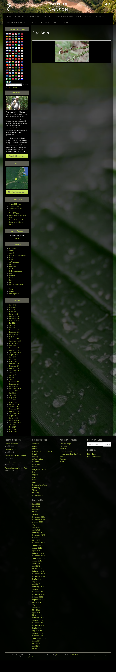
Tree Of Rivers (14, 213)
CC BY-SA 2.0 (74, 655)
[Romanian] (19, 68)
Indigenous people (15, 271)
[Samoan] (7, 73)
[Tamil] (13, 76)
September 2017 (15, 370)
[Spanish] (16, 73)
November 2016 (14, 384)
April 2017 (12, 375)
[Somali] (13, 73)
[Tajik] (10, 76)
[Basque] (7, 39)
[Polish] (10, 34)
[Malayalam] (13, 62)
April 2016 (12, 400)
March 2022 (13, 312)
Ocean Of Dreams (15, 204)
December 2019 (14, 339)
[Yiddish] (22, 79)
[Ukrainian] (13, 36)
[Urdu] (7, 79)
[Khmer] (19, 56)
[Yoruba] (7, 82)
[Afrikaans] (19, 34)
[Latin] (16, 59)
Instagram (19, 16)
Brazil (11, 257)
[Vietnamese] (13, 79)
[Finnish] (7, 48)
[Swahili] (22, 73)
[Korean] (22, 56)
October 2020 (14, 334)
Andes (11, 251)
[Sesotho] (13, 70)
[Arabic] (16, 36)
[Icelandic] (16, 53)
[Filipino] (22, 45)
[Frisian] (13, 48)
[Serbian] (7, 70)
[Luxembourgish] (7, 62)
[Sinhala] (19, 70)
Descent (12, 264)
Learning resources (15, 22)
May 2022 (12, 307)
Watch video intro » (16, 156)
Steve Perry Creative (28, 657)
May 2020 (12, 337)
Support (43, 22)
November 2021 (14, 318)
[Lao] (13, 59)
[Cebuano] (7, 42)
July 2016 (12, 393)
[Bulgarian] (19, 39)
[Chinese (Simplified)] (13, 42)
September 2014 (15, 422)
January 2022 (13, 314)
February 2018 (14, 364)
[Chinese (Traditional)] (16, 42)
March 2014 (13, 431)
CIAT (57, 655)
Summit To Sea (14, 206)
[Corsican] (19, 42)
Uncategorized (14, 294)
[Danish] (10, 45)
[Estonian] (19, 45)
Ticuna (11, 289)
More (54, 22)
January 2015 (13, 418)
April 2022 (12, 309)
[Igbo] (19, 53)
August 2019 (13, 343)
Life (10, 273)
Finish (11, 269)
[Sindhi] (16, 70)
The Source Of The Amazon (15, 456)
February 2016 (14, 404)
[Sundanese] (19, 73)
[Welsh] (16, 79)
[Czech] (7, 45)
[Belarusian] (10, 39)
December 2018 (14, 350)
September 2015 (15, 413)
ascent (11, 253)
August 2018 (13, 355)
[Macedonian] (7, 36)
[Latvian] (19, 59)
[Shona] (10, 70)
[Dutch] (13, 45)
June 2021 (12, 325)
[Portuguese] (13, 68)
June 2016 (12, 395)
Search (107, 444)
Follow (17, 238)
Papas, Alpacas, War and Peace (16, 468)
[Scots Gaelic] (10, 73)
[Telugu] (16, 76)
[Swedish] (7, 76)
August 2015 (13, 416)
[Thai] (19, 76)
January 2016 (13, 407)
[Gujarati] (10, 51)
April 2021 (12, 328)
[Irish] (7, 56)
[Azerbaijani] (22, 36)
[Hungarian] (13, 53)
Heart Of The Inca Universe (18, 220)
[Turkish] (22, 76)
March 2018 (13, 361)
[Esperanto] (16, 45)
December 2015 (14, 409)
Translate (14, 87)
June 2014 (12, 425)
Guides (33, 22)
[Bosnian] (16, 39)
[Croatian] (22, 42)
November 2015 (14, 411)
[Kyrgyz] (10, 59)
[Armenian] (19, 36)
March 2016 (13, 402)
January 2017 (13, 379)
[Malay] (16, 62)
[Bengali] (13, 39)
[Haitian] (13, 51)
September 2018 (15, 352)
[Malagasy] (10, 62)
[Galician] (16, 48)
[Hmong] (10, 53)
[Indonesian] (22, 53)
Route (79, 16)
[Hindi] (7, 53)
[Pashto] (7, 68)
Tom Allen (17, 657)
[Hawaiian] (19, 51)
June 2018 (12, 357)
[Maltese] (19, 62)
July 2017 (12, 373)
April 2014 (12, 429)
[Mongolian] (10, 65)
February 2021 (14, 330)
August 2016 (13, 391)
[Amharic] (10, 36)
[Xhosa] (19, 79)
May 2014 (12, 427)
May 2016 (12, 398)
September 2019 (15, 341)
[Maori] (22, 62)
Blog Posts (32, 16)
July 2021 (12, 323)
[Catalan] (22, 39)
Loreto (11, 278)
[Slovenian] (22, 70)
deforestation (14, 262)
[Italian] (10, 56)
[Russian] (22, 68)
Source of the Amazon (16, 285)
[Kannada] (13, 56)
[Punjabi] (16, 68)
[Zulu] (10, 82)
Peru (10, 282)
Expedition (12, 266)
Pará (10, 280)
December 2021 (14, 316)
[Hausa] (16, 51)
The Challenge (65, 443)
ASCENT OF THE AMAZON (18, 255)
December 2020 (15, 332)
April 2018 (12, 359)
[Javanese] (13, 34)
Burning (11, 260)
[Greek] (7, 51)
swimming (12, 287)
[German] (22, 48)
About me (100, 16)
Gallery (89, 16)
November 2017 (14, 368)
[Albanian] (22, 34)
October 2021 (14, 321)
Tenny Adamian (100, 655)
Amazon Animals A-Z (64, 16)
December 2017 (14, 366)
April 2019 (12, 346)
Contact (65, 22)
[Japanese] (16, 34)
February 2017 (14, 377)
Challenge (47, 16)
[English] (7, 34)
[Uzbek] (10, 79)
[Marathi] (7, 65)
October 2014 (14, 420)
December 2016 (14, 382)
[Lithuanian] (22, 59)
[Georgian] (19, 48)
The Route (64, 446)
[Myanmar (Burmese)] (13, 65)
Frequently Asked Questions (70, 454)
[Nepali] (16, 65)
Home (8, 16)
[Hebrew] (22, 51)
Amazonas (12, 248)
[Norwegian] (19, 65)
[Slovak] (22, 65)
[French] (10, 48)
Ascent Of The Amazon (58, 6)
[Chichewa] (10, 42)
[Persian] (10, 68)
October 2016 (14, 386)
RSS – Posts (92, 454)
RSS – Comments (94, 456)
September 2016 (15, 389)
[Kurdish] (7, 59)
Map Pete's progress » (16, 192)
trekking (12, 291)
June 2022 (12, 305)
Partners (63, 456)
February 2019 (14, 348)
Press (62, 462)
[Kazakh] (16, 56)
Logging (12, 276)
